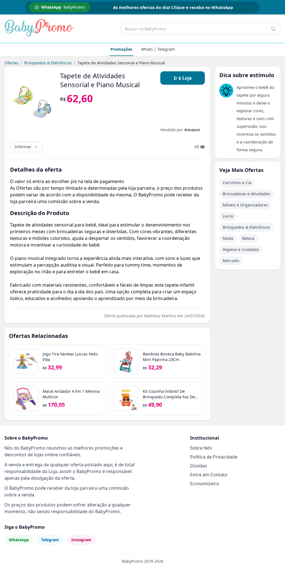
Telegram (50, 539)
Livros (228, 216)
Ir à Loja (183, 78)
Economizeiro (204, 484)
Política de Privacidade (213, 457)
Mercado (231, 260)
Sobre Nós (201, 448)
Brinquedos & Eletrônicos (48, 62)
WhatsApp (19, 539)
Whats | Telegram (158, 49)
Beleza (248, 238)
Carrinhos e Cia (237, 182)
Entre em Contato (208, 475)
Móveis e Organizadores (245, 205)
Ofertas (11, 62)
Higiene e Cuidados (241, 249)
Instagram (81, 539)
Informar (23, 146)
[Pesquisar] (273, 29)
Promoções (121, 49)
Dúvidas (198, 466)
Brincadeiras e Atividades (246, 193)
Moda (228, 238)
